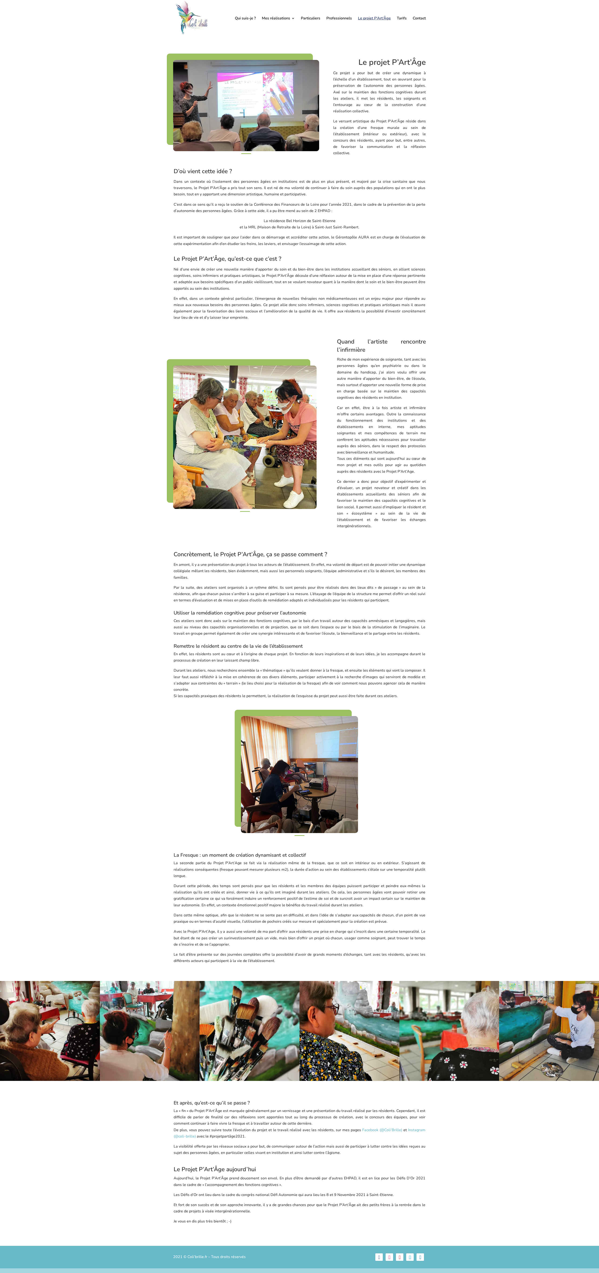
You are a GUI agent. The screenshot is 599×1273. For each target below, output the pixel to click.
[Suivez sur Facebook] (379, 1257)
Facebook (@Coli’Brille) (382, 1130)
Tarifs (402, 19)
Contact (419, 19)
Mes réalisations (276, 19)
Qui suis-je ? (245, 19)
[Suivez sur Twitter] (410, 1257)
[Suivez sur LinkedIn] (420, 1257)
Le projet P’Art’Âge (374, 19)
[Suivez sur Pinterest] (399, 1257)
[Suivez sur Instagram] (389, 1257)
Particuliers (310, 19)
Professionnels (339, 19)
